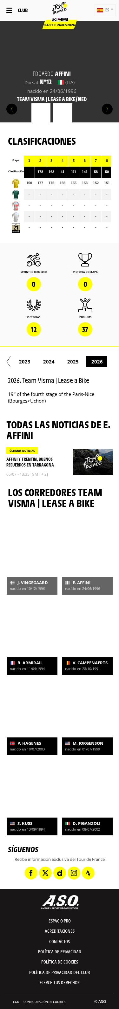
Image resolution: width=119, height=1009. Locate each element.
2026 (97, 361)
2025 (73, 361)
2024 (49, 361)
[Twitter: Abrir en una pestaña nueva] (45, 873)
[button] (105, 10)
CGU (16, 1002)
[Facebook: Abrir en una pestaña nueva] (31, 873)
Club (23, 10)
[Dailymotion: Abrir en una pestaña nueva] (59, 873)
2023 (24, 361)
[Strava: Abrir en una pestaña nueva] (88, 873)
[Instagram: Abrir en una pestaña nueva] (74, 873)
